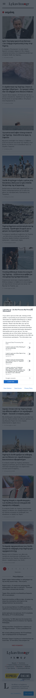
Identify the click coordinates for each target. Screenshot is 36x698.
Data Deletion (8, 388)
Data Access (18, 388)
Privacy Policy (28, 388)
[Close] (32, 310)
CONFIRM (10, 381)
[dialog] (18, 349)
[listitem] (18, 343)
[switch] (28, 347)
